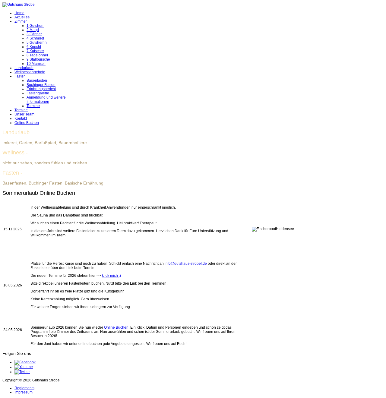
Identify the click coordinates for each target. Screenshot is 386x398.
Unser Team (24, 114)
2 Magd (33, 30)
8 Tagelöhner (37, 55)
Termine (33, 106)
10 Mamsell (36, 64)
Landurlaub (23, 68)
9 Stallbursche (38, 59)
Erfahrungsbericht (41, 89)
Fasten (20, 76)
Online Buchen (26, 123)
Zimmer (20, 21)
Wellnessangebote (29, 72)
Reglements (24, 388)
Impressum (23, 392)
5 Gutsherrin (37, 42)
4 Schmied (35, 38)
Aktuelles (22, 17)
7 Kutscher (35, 51)
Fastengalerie (38, 93)
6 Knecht (34, 47)
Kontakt (20, 118)
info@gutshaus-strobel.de (186, 263)
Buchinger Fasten (41, 85)
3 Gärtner (34, 34)
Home (19, 13)
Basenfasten (37, 80)
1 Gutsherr (35, 26)
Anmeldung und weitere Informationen (46, 99)
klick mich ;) (111, 275)
